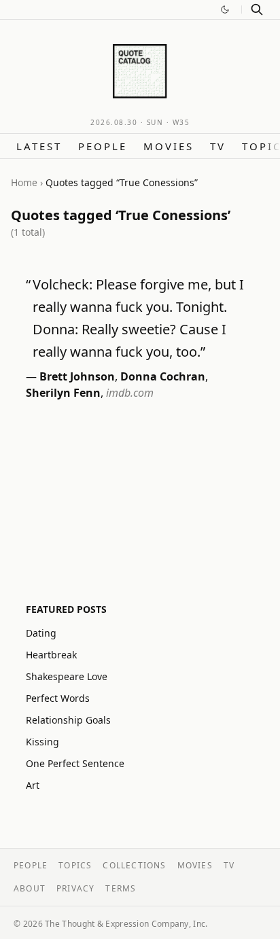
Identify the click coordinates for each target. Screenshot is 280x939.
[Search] (257, 9)
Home (24, 182)
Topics (75, 865)
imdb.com (130, 392)
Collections (134, 865)
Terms (120, 888)
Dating (41, 632)
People (102, 146)
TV (218, 146)
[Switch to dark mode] (225, 9)
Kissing (42, 741)
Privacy (75, 888)
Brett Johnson (77, 376)
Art (32, 785)
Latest (39, 146)
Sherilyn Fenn (63, 392)
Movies (168, 146)
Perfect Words (58, 698)
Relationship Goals (68, 719)
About (30, 888)
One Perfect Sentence (75, 763)
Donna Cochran (162, 376)
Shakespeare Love (66, 676)
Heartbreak (51, 654)
